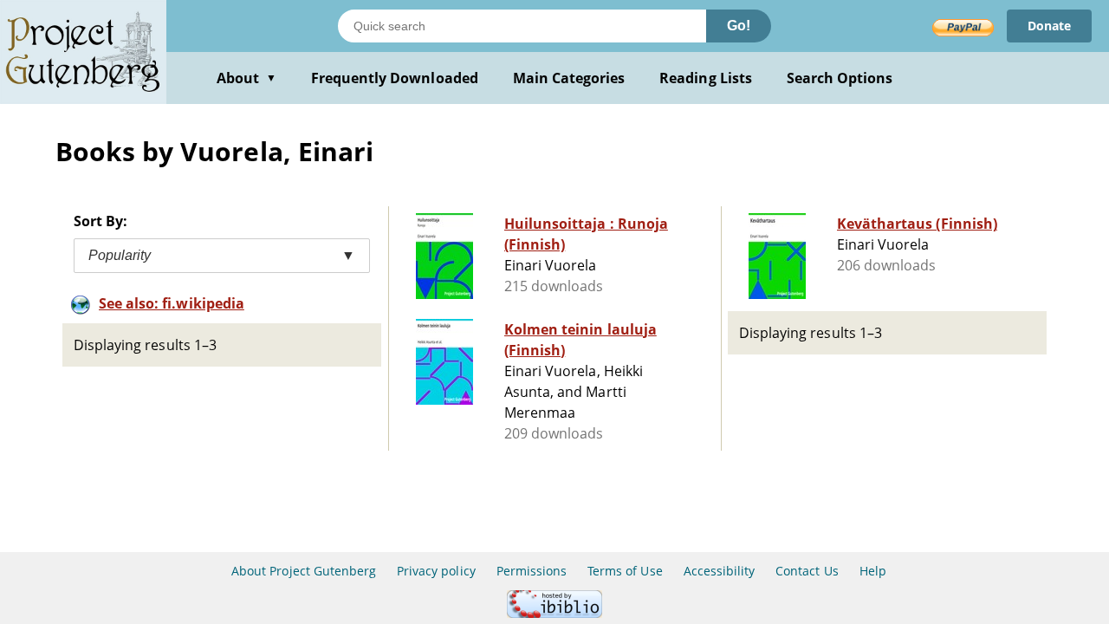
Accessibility (720, 570)
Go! (738, 25)
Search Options (840, 78)
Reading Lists (705, 78)
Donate (1049, 25)
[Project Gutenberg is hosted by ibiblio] (554, 613)
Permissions (531, 570)
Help (872, 570)
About (246, 78)
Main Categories (569, 78)
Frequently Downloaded (394, 78)
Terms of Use (624, 570)
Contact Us (806, 570)
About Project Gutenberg (303, 570)
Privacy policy (436, 570)
